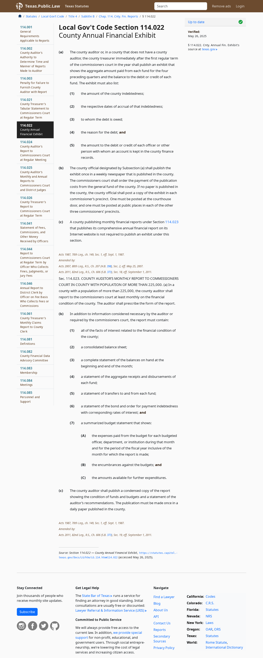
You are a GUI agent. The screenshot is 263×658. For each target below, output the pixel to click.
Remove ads (221, 6)
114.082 (35, 355)
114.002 (34, 59)
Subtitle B (88, 16)
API (156, 616)
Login (240, 6)
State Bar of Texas (96, 595)
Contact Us (162, 623)
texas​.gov (208, 49)
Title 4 (72, 16)
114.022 (31, 129)
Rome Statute (216, 642)
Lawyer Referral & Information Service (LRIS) (109, 610)
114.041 (34, 232)
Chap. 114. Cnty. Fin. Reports (118, 16)
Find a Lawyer (164, 597)
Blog (156, 603)
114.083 (28, 370)
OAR (209, 629)
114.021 (35, 108)
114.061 (33, 322)
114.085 (30, 396)
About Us (160, 610)
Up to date (196, 22)
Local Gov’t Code (52, 16)
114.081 (27, 341)
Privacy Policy (163, 647)
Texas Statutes (77, 6)
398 (109, 266)
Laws (209, 622)
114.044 (35, 262)
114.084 (26, 382)
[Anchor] (121, 83)
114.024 (35, 151)
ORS (217, 629)
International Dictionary (224, 647)
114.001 (34, 33)
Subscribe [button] (27, 612)
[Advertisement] (215, 122)
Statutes (31, 16)
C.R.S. (210, 603)
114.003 (34, 85)
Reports (159, 629)
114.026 (35, 206)
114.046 (34, 294)
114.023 (172, 221)
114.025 (35, 178)
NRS (209, 616)
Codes (210, 596)
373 (109, 272)
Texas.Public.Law (42, 6)
